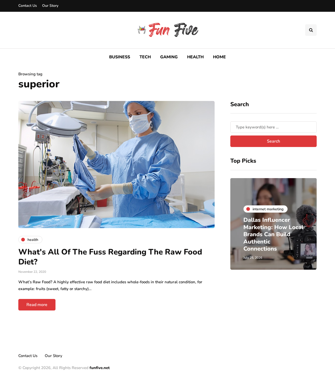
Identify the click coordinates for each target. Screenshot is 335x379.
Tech (145, 57)
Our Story (50, 5)
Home (219, 57)
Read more (36, 305)
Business (119, 57)
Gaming (169, 57)
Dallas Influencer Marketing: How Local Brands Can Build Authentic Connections (273, 234)
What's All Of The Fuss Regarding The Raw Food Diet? (110, 257)
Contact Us (27, 5)
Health (195, 57)
